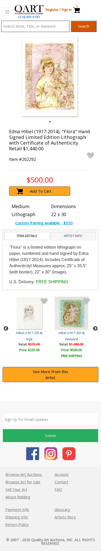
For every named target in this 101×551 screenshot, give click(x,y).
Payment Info (17, 509)
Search (83, 26)
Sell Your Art (16, 489)
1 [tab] (50, 121)
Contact (61, 481)
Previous (6, 328)
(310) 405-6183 (29, 16)
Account (62, 474)
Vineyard (71, 339)
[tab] (27, 236)
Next (95, 328)
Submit (50, 435)
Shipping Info (16, 516)
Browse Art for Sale (22, 481)
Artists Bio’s (65, 516)
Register (52, 9)
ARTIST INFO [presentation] (73, 235)
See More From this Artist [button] (50, 374)
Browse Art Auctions (23, 474)
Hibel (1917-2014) (29, 333)
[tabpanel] (50, 77)
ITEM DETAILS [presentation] (27, 235)
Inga (29, 339)
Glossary (62, 509)
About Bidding (17, 496)
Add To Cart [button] (40, 191)
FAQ (58, 489)
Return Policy (17, 524)
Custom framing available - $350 (44, 222)
